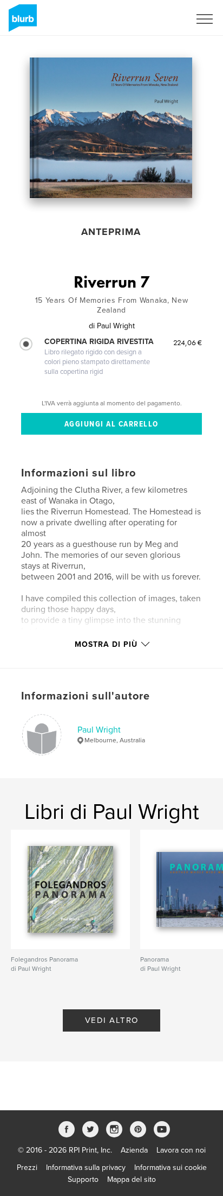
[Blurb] (20, 22)
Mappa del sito (131, 1179)
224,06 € (187, 342)
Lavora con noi (181, 1150)
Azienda (134, 1150)
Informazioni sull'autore (85, 696)
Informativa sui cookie (170, 1167)
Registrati (160, 19)
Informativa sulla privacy (86, 1167)
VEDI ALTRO (112, 1020)
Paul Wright (99, 729)
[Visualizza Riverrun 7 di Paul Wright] (111, 128)
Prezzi (27, 1167)
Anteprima (111, 232)
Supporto (83, 1179)
